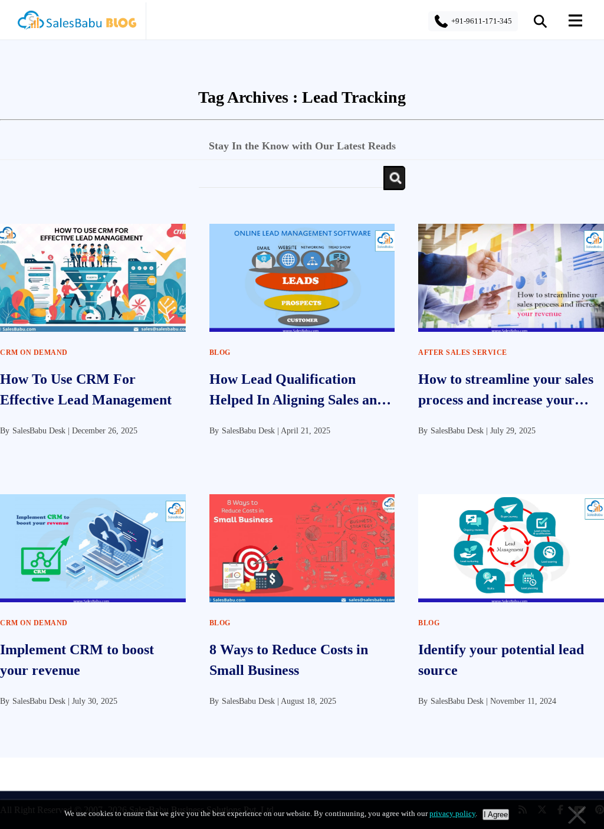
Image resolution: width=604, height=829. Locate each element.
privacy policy (452, 813)
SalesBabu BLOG (76, 23)
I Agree (496, 814)
